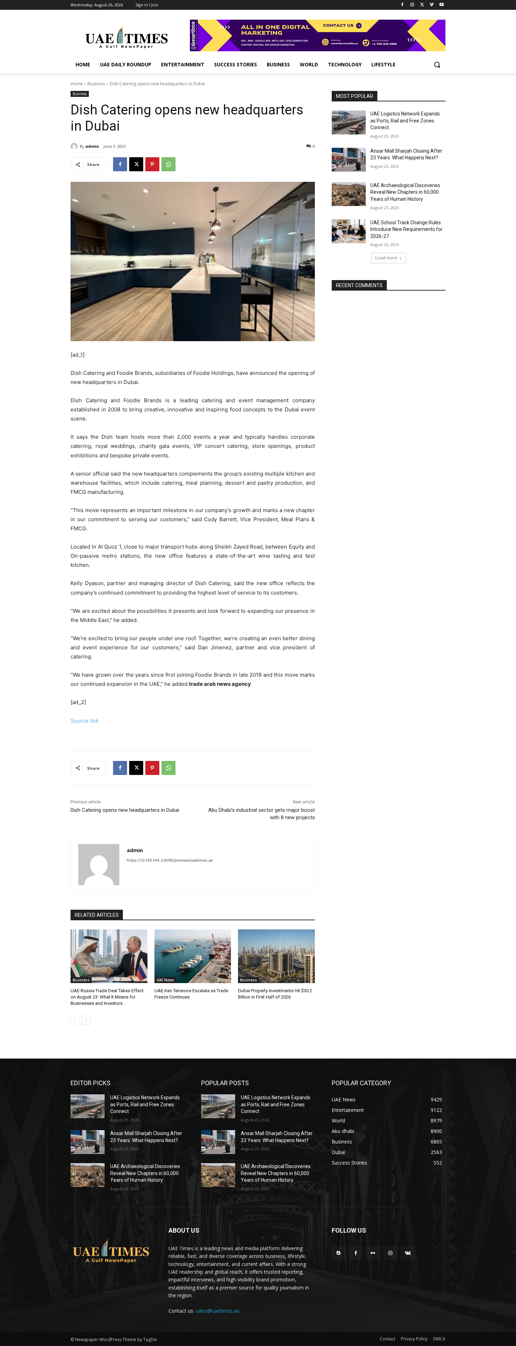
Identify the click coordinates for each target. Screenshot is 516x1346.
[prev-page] (75, 1020)
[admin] (75, 146)
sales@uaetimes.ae (217, 1310)
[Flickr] (373, 1253)
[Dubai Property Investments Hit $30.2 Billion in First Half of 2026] (276, 956)
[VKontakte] (408, 1253)
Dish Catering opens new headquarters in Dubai (125, 810)
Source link (85, 720)
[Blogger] (338, 1253)
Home (77, 84)
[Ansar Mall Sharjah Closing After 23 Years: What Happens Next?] (349, 160)
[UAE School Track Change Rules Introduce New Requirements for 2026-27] (349, 231)
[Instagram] (412, 5)
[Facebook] (402, 5)
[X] (422, 5)
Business (96, 84)
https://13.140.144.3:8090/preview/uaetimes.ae (170, 860)
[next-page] (86, 1020)
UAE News (165, 979)
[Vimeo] (432, 5)
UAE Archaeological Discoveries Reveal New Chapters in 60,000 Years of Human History (405, 192)
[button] (437, 64)
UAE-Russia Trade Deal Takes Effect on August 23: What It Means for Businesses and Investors (107, 997)
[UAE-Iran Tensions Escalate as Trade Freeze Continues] (192, 956)
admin (92, 146)
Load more (386, 258)
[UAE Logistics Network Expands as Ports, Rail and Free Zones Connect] (349, 122)
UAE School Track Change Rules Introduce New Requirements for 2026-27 (406, 229)
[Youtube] (441, 5)
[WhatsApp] (168, 164)
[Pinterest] (152, 164)
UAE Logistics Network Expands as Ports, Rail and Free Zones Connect (405, 120)
